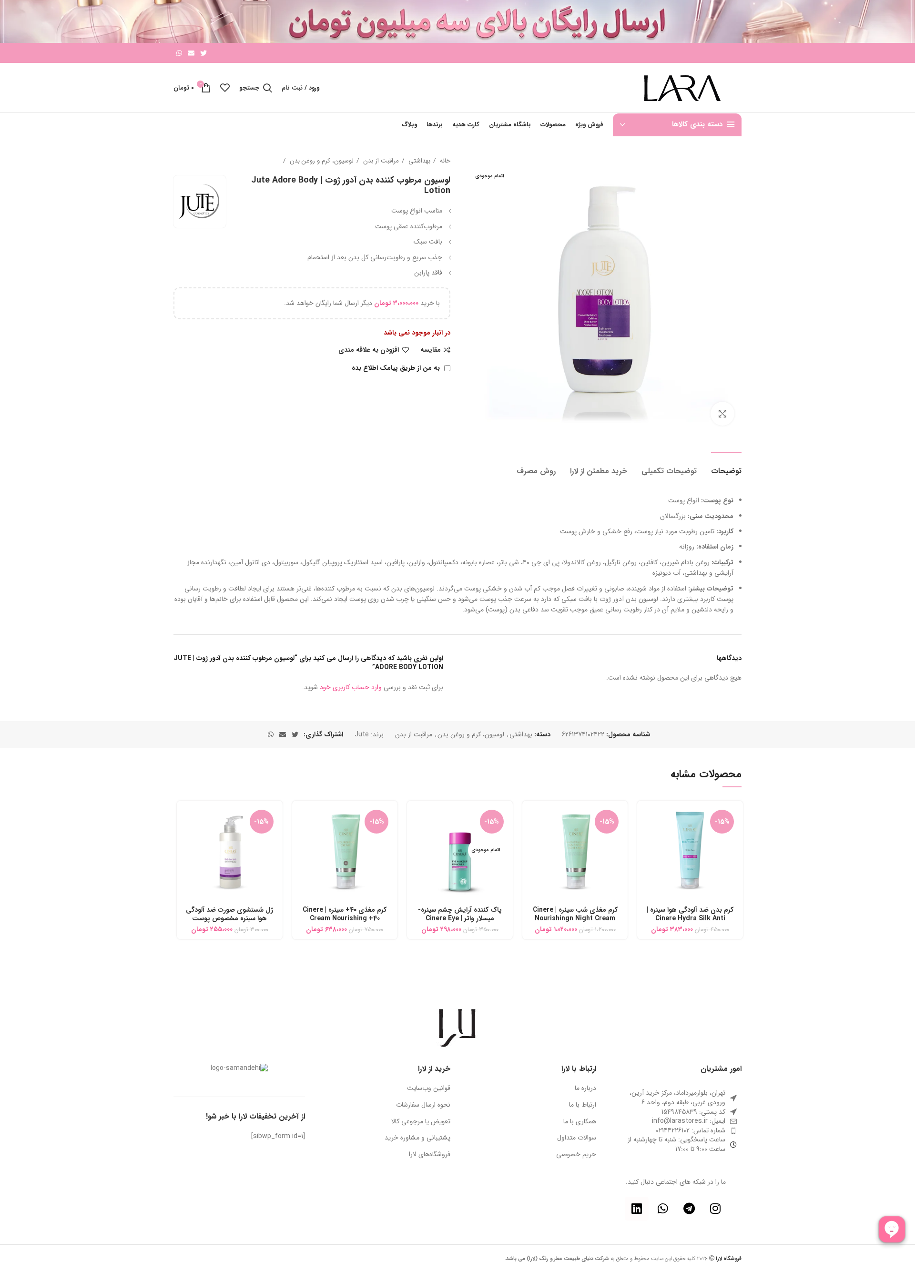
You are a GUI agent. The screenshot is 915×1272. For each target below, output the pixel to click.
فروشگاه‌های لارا (429, 1155)
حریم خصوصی (576, 1155)
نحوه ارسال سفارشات (423, 1105)
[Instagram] (715, 1209)
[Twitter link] (203, 53)
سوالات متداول (576, 1138)
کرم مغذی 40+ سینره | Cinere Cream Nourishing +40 (344, 914)
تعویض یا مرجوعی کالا (420, 1122)
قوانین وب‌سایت (428, 1088)
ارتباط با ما (582, 1105)
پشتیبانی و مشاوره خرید (417, 1138)
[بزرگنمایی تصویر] (722, 414)
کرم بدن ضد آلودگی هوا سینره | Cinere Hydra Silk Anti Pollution (690, 918)
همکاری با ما (579, 1122)
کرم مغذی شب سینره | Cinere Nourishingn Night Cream (575, 914)
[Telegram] (689, 1209)
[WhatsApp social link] (179, 53)
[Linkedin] (637, 1209)
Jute (362, 734)
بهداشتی (418, 161)
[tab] (726, 466)
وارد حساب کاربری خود (351, 687)
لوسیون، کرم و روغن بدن (321, 161)
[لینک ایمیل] (191, 53)
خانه (444, 161)
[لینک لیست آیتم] (676, 1121)
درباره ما (585, 1088)
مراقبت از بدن (380, 161)
